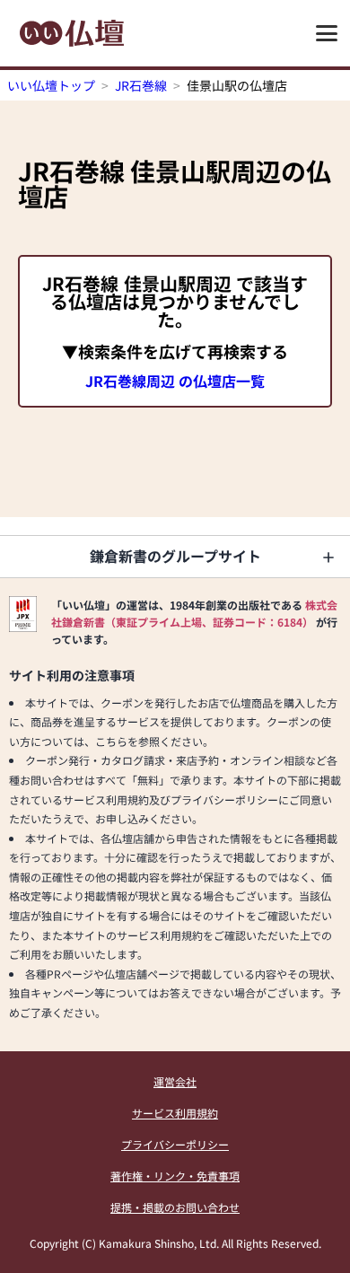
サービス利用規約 (175, 1112)
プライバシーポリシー (175, 1144)
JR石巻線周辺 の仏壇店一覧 (175, 380)
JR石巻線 (141, 85)
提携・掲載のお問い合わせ (175, 1207)
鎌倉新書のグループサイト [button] (175, 555)
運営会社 (175, 1081)
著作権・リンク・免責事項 (175, 1175)
